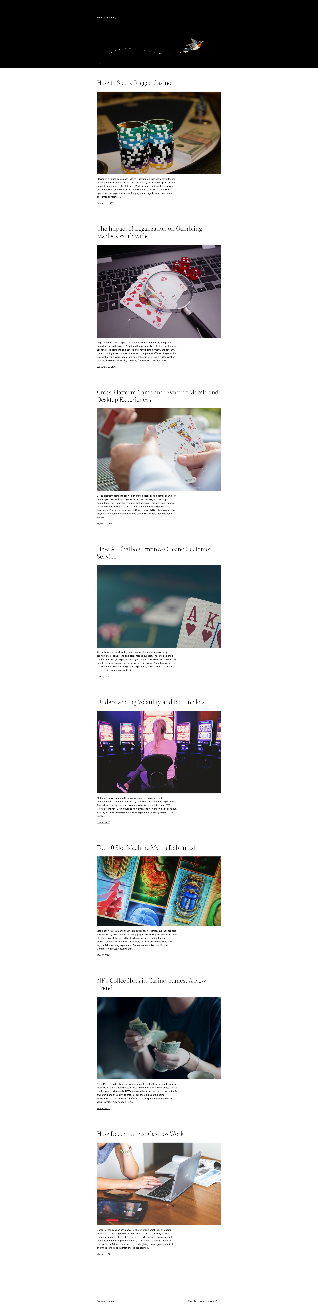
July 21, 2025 (103, 676)
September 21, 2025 (106, 367)
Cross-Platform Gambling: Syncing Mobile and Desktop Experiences (158, 395)
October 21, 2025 (105, 203)
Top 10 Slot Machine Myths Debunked (146, 847)
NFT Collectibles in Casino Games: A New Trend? (151, 984)
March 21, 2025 (104, 1254)
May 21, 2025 (103, 955)
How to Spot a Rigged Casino (134, 82)
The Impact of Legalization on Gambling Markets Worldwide (149, 232)
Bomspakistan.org (106, 17)
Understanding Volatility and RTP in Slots (151, 701)
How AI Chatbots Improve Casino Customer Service (154, 552)
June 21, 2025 (103, 822)
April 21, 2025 (103, 1108)
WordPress (215, 1301)
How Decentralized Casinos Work (140, 1133)
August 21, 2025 (104, 523)
